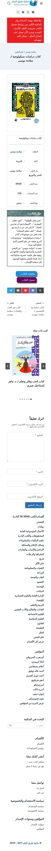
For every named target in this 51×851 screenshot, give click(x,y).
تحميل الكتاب (28, 280)
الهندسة (40, 586)
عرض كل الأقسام (35, 641)
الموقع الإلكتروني (35, 496)
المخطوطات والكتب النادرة (31, 535)
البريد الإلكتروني (35, 484)
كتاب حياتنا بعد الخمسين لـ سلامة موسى (37, 309)
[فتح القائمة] (41, 3)
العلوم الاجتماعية (36, 614)
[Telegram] (18, 12)
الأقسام (40, 743)
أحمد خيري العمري (35, 675)
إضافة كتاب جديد (36, 762)
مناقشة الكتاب (27, 273)
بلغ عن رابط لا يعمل (35, 766)
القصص (40, 522)
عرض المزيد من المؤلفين (32, 703)
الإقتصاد (40, 600)
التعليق (39, 435)
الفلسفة (40, 628)
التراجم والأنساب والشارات (31, 549)
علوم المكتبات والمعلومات (31, 540)
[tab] (31, 399)
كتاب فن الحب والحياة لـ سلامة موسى (14, 309)
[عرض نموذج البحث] (9, 3)
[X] (28, 12)
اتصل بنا (40, 788)
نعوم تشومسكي (36, 698)
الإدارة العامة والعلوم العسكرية (29, 595)
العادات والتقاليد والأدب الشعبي (29, 609)
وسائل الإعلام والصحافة (32, 545)
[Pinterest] (23, 12)
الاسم (39, 471)
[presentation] (25, 355)
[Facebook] (33, 12)
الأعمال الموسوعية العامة (32, 531)
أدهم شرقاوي (37, 680)
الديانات (40, 591)
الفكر (41, 632)
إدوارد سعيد (38, 694)
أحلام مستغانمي (36, 666)
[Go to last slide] (43, 366)
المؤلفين (40, 828)
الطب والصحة (37, 577)
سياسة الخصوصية (36, 810)
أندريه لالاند (38, 689)
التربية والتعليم (37, 605)
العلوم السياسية (36, 618)
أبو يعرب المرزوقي (35, 657)
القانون (40, 623)
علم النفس (19, 52)
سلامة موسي (30, 52)
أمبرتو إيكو (39, 684)
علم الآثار (39, 563)
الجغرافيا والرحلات (35, 554)
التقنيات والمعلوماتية (34, 568)
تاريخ (41, 558)
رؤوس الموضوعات (35, 748)
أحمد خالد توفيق (36, 671)
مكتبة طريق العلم (31, 843)
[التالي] (7, 366)
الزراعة (40, 572)
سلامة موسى (16, 151)
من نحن (40, 792)
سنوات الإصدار (37, 824)
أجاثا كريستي (38, 661)
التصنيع (40, 581)
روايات (41, 526)
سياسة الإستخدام (36, 806)
